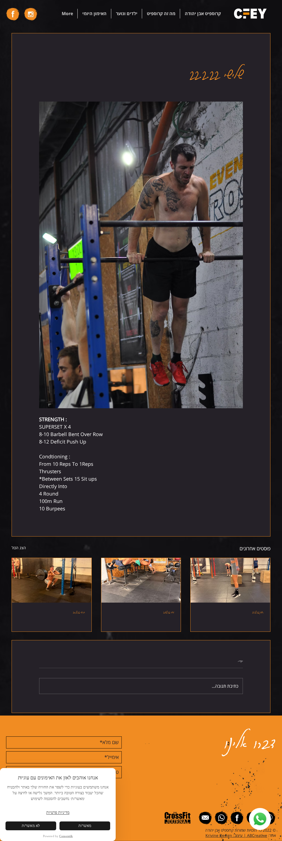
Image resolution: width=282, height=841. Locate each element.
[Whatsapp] (260, 819)
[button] (202, 13)
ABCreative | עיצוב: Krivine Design (236, 835)
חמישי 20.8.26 (79, 611)
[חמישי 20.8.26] (51, 580)
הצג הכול (19, 547)
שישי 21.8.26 (168, 611)
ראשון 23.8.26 (258, 611)
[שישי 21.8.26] (141, 580)
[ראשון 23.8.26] (230, 580)
